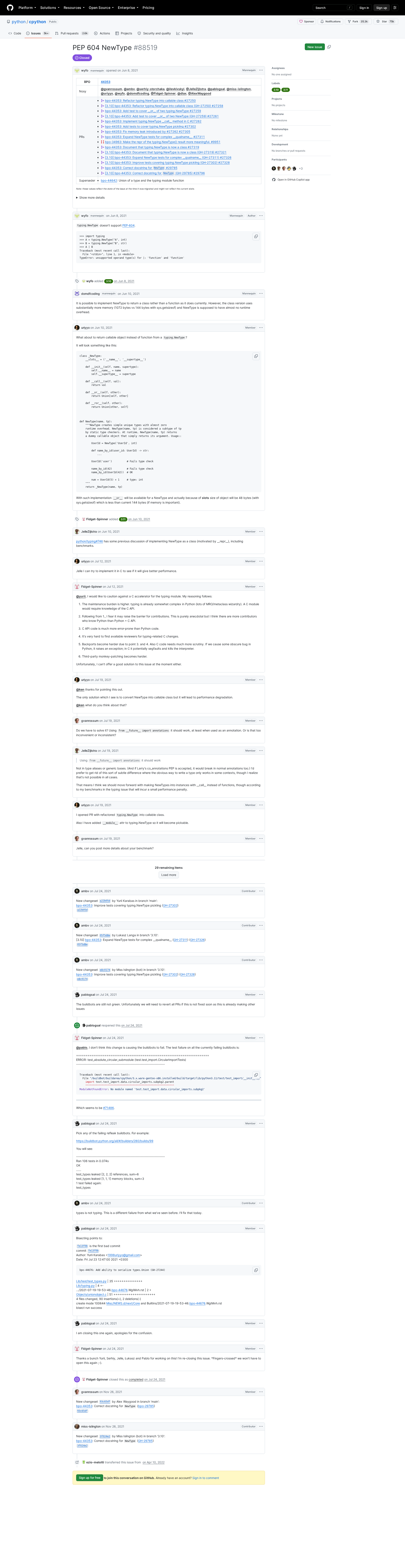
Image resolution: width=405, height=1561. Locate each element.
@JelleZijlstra (196, 89)
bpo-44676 (120, 1290)
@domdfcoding (138, 93)
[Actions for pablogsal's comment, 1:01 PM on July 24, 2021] (261, 995)
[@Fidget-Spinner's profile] (77, 586)
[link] (87, 281)
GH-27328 (187, 974)
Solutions (48, 7)
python (19, 21)
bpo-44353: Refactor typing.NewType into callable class (150, 100)
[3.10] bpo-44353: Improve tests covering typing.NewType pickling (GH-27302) (167, 162)
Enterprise (126, 7)
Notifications (332, 21)
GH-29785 (145, 1440)
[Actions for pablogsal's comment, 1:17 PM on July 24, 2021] (261, 1228)
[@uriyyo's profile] (77, 327)
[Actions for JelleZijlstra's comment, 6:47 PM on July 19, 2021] (261, 751)
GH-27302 (170, 905)
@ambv (129, 89)
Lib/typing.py (85, 1285)
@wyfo (120, 93)
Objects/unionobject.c (91, 1294)
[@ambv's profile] (77, 891)
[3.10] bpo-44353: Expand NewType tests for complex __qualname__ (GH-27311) (168, 157)
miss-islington (91, 1426)
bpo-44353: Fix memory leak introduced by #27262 (147, 131)
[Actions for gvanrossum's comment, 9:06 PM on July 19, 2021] (261, 839)
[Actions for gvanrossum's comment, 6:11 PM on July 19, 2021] (261, 721)
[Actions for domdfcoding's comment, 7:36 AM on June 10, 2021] (261, 293)
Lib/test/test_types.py (91, 1281)
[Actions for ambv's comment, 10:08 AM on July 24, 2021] (261, 925)
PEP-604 (128, 225)
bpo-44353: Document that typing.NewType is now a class (152, 147)
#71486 (108, 1108)
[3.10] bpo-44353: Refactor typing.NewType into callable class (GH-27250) (164, 106)
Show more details (92, 197)
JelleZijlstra (89, 531)
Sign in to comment (205, 1477)
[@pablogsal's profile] (77, 994)
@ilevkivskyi (175, 89)
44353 (105, 82)
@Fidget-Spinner (163, 93)
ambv (85, 891)
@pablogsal (216, 89)
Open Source (99, 7)
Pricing (148, 7)
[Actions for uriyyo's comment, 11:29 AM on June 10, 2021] (261, 328)
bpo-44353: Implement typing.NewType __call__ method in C (153, 121)
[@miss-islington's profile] (77, 1426)
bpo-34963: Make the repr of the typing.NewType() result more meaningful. (162, 142)
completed (136, 1379)
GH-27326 (197, 939)
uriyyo (85, 327)
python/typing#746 (89, 541)
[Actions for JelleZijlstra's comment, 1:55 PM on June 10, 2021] (261, 532)
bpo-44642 (109, 180)
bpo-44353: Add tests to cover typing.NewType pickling (150, 126)
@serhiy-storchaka (150, 89)
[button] (256, 236)
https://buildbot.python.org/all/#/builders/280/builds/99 (114, 1141)
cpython (37, 21)
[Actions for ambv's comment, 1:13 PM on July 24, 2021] (261, 1203)
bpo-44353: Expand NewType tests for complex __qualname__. (155, 137)
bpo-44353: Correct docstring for (141, 168)
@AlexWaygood (199, 93)
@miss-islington (239, 89)
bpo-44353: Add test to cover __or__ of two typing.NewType (153, 111)
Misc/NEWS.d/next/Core (123, 1303)
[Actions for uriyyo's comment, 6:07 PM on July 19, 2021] (261, 680)
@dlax (181, 93)
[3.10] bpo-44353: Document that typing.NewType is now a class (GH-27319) (166, 152)
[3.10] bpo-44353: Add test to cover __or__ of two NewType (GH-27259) (162, 116)
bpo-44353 (84, 905)
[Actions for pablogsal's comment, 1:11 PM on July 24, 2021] (261, 1123)
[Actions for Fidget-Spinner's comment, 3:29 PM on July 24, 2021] (261, 1349)
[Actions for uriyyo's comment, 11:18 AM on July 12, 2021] (261, 561)
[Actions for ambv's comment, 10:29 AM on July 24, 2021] (261, 960)
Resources (72, 7)
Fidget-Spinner (91, 586)
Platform (26, 7)
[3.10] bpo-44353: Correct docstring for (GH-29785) (155, 173)
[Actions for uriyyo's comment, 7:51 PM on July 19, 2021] (261, 805)
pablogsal (88, 994)
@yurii (81, 596)
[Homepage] (10, 7)
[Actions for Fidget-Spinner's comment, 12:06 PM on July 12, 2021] (261, 587)
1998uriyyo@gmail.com (124, 1255)
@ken (80, 689)
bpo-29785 (146, 1406)
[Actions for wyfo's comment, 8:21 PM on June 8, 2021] (261, 216)
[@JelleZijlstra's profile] (77, 531)
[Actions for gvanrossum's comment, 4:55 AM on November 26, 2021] (261, 1392)
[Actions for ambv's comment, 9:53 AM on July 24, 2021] (261, 891)
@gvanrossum (111, 89)
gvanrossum (90, 720)
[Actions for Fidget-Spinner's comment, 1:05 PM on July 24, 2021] (261, 1038)
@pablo (81, 1047)
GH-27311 (180, 939)
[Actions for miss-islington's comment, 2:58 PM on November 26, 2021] (261, 1426)
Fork (360, 21)
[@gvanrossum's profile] (77, 720)
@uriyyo (107, 93)
